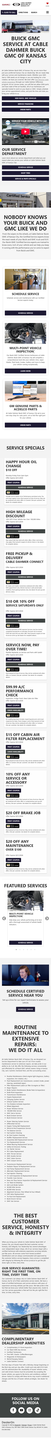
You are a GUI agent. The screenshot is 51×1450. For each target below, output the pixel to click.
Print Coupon (13, 482)
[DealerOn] (8, 1422)
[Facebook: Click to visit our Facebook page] (13, 1410)
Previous (4, 918)
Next (47, 918)
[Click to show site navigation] (47, 12)
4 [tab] (27, 949)
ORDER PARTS (25, 425)
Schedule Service (25, 167)
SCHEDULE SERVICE (25, 313)
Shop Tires (25, 173)
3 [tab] (23, 949)
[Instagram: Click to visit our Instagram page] (29, 1410)
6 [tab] (35, 949)
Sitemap (24, 1425)
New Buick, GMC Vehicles (25, 98)
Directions (23, 12)
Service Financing (25, 104)
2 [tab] (20, 949)
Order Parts (25, 109)
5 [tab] (31, 949)
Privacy (30, 1425)
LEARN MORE (25, 371)
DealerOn (18, 1425)
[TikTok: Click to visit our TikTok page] (38, 1410)
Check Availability (15, 710)
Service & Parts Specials (25, 179)
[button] (9, 12)
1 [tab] (16, 949)
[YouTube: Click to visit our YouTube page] (21, 1410)
